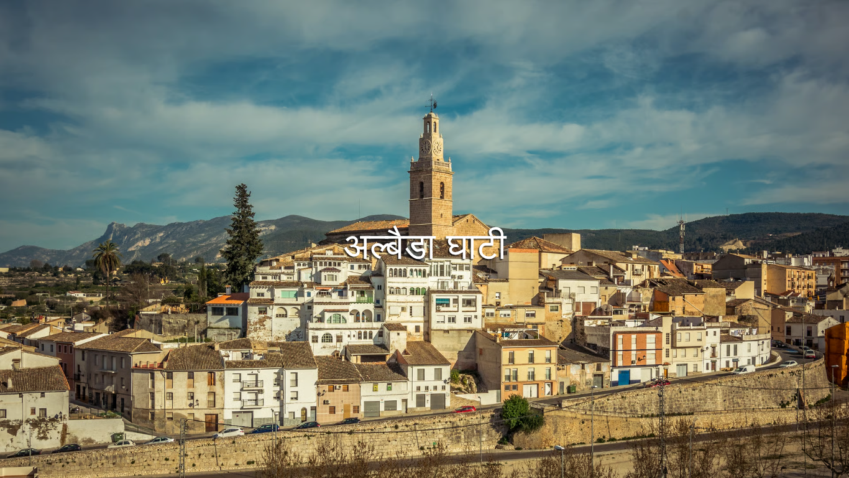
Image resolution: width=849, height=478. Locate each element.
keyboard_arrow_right (762, 291)
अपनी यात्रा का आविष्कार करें (424, 159)
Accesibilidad (531, 466)
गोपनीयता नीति (418, 466)
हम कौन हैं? (473, 466)
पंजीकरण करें (462, 194)
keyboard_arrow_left (87, 291)
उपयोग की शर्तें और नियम (343, 466)
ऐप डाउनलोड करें (394, 194)
